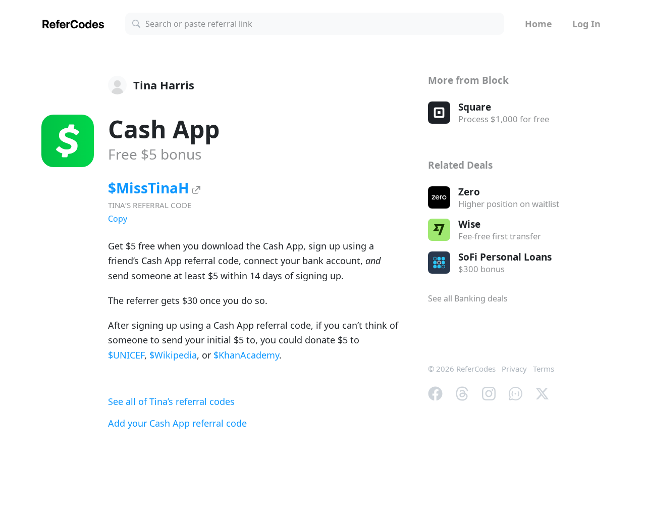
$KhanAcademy (246, 355)
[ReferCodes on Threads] (462, 393)
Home (538, 24)
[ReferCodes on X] (542, 393)
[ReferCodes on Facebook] (435, 393)
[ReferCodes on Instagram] (488, 393)
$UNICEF (126, 355)
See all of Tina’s (171, 401)
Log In (586, 24)
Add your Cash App (177, 423)
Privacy (514, 369)
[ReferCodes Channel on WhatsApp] (515, 393)
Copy (117, 218)
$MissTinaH (150, 187)
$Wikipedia (173, 355)
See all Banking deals (468, 298)
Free (154, 154)
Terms (543, 369)
